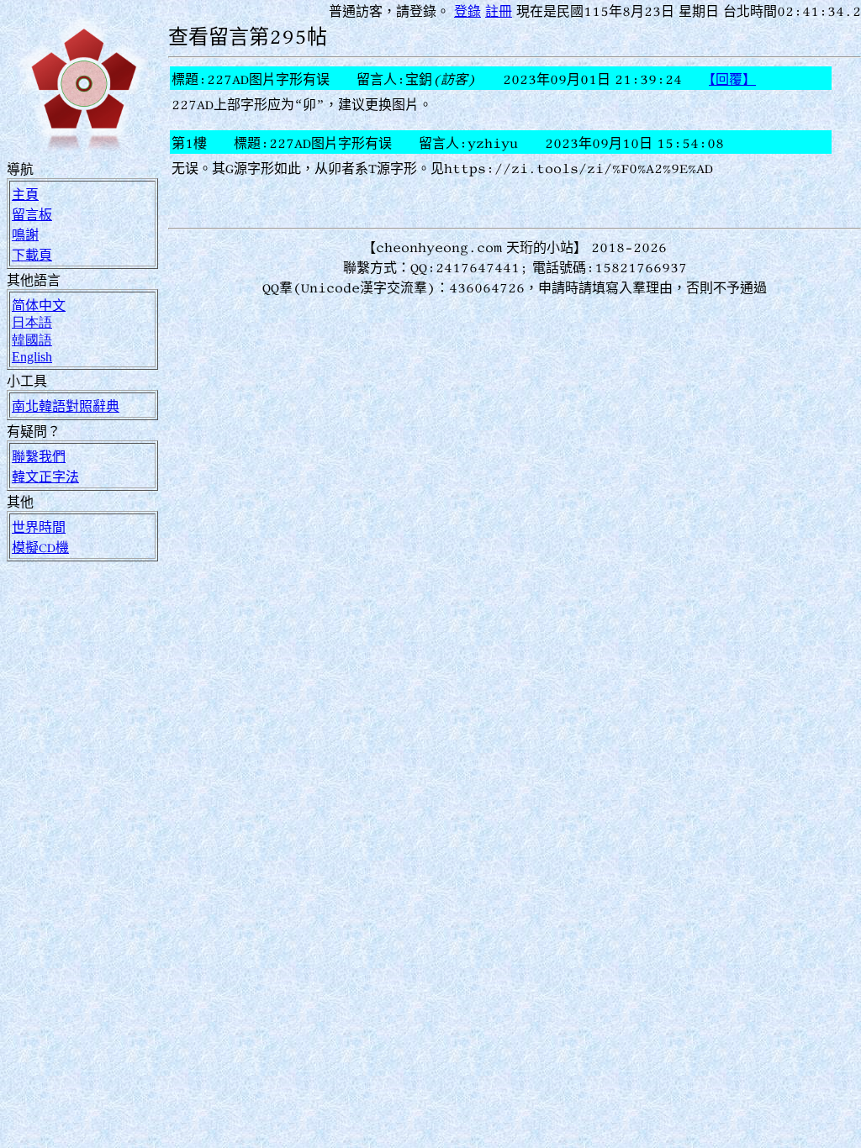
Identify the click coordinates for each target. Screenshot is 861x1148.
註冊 (498, 11)
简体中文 (39, 305)
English (32, 357)
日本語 (32, 322)
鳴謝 (25, 234)
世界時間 (39, 527)
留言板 (32, 214)
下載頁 (32, 254)
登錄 (467, 11)
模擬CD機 (40, 547)
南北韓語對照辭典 (65, 406)
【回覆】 (732, 79)
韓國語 (32, 339)
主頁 (25, 194)
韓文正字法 (45, 476)
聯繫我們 (39, 456)
